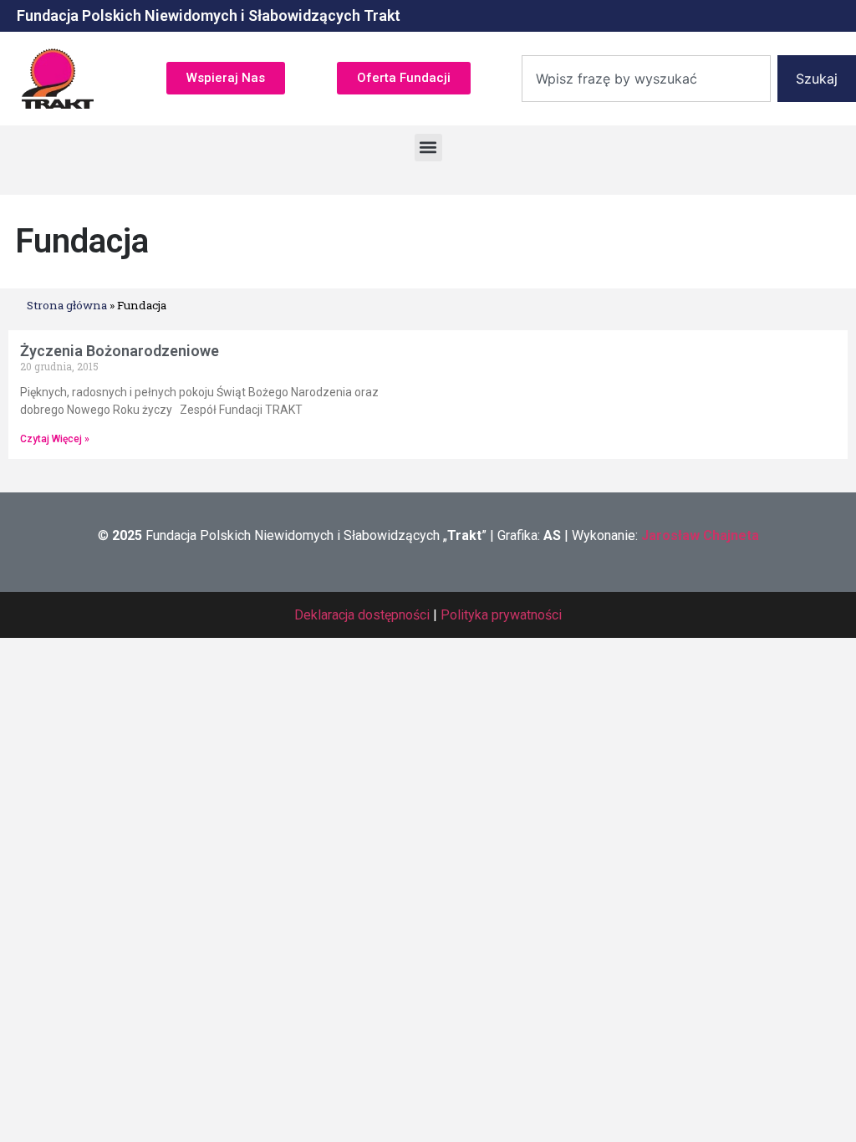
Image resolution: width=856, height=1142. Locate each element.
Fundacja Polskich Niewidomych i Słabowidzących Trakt (208, 15)
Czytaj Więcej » (54, 439)
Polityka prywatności (501, 615)
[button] (428, 147)
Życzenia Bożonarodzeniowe (119, 350)
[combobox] (646, 78)
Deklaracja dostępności (362, 615)
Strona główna (67, 305)
